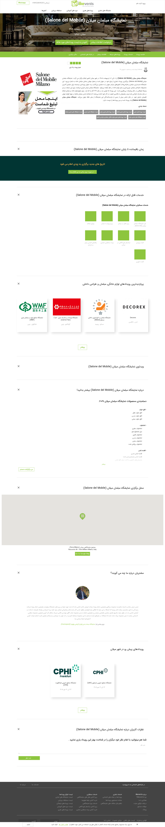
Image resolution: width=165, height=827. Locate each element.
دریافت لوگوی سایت (140, 803)
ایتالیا (77, 34)
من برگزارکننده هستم (26, 469)
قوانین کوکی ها (63, 824)
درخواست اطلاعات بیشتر (101, 42)
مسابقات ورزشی (56, 10)
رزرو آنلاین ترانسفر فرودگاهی (88, 806)
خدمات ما (35, 784)
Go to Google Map (82, 553)
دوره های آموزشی (72, 10)
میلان (83, 34)
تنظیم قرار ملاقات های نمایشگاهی (111, 803)
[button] (82, 516)
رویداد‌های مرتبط (115, 54)
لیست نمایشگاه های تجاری (91, 112)
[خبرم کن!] (39, 62)
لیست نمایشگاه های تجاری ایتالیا (74, 112)
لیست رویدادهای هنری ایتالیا (124, 112)
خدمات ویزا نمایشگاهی (90, 803)
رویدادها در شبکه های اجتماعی (112, 797)
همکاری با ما (142, 800)
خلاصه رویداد (140, 54)
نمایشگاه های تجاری (104, 10)
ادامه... (28, 824)
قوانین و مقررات (141, 820)
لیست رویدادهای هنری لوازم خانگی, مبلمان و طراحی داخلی (111, 117)
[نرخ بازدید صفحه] (44, 62)
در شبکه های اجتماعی (87, 54)
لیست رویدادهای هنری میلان (107, 112)
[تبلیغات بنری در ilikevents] (39, 103)
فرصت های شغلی (129, 820)
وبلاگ (144, 809)
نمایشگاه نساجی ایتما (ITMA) (77, 624)
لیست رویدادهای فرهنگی (65, 803)
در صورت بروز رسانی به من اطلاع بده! (82, 172)
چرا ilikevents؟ (141, 797)
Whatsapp (22, 3)
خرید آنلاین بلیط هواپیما (89, 800)
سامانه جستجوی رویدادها (114, 800)
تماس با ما (107, 820)
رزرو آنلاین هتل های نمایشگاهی (87, 797)
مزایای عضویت (117, 820)
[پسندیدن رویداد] (35, 62)
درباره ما (23, 784)
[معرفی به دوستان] (30, 62)
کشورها (44, 10)
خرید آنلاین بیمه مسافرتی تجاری (86, 809)
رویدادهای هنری (88, 10)
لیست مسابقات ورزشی (65, 800)
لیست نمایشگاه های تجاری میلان (137, 117)
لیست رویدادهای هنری (139, 112)
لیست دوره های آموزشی (65, 806)
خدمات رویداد (128, 54)
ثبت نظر (28, 757)
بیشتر (82, 347)
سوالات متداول (141, 806)
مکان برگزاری (73, 54)
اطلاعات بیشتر (101, 54)
